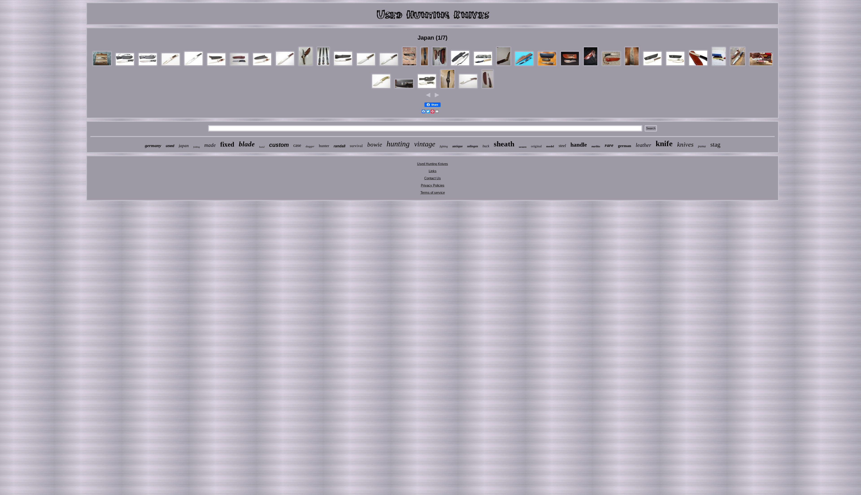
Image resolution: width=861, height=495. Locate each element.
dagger (310, 146)
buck (486, 146)
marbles (595, 146)
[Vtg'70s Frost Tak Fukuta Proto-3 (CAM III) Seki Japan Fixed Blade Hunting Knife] (427, 89)
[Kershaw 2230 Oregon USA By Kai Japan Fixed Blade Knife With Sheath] (570, 66)
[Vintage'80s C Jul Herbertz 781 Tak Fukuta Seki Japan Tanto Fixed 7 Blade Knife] (343, 66)
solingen (472, 146)
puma (702, 146)
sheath (504, 144)
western (522, 146)
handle (578, 144)
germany (153, 145)
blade (247, 144)
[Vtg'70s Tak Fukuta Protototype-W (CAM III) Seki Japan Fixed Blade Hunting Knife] (381, 89)
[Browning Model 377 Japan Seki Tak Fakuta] (102, 66)
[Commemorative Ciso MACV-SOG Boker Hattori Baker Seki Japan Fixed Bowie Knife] (483, 66)
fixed (227, 144)
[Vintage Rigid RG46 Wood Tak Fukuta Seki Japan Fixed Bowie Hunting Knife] (366, 66)
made (210, 145)
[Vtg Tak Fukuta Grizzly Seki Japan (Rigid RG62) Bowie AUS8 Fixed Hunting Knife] (468, 89)
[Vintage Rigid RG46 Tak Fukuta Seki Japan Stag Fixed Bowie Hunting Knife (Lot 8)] (675, 66)
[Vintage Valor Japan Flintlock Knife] (761, 66)
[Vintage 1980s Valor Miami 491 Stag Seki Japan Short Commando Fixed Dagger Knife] (262, 66)
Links (433, 171)
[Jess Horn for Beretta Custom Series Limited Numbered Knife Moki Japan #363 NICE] (503, 66)
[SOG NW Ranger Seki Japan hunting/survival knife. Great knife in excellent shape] (404, 89)
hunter (324, 145)
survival (356, 146)
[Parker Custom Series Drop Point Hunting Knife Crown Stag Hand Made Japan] (547, 66)
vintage (424, 144)
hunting (398, 144)
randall (339, 146)
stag (715, 144)
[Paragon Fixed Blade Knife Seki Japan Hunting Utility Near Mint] (487, 89)
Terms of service (432, 192)
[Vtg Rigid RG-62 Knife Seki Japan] (719, 66)
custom (279, 145)
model (550, 146)
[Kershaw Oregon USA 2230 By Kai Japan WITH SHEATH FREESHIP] (590, 66)
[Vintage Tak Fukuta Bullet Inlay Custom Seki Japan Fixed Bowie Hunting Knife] (389, 66)
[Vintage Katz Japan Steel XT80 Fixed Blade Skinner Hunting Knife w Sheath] (611, 66)
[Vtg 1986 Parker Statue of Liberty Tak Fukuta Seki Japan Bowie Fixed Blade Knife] (193, 66)
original (536, 146)
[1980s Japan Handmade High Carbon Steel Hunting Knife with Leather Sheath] (409, 66)
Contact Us (432, 178)
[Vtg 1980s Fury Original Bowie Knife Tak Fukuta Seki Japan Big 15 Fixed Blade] (285, 66)
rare (609, 145)
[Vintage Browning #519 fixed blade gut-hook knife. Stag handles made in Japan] (305, 66)
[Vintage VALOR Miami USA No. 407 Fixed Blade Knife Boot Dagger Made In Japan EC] (737, 66)
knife (664, 143)
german (624, 145)
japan (184, 145)
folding (196, 147)
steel (562, 145)
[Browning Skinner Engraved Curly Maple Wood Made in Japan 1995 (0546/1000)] (439, 66)
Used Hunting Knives (432, 164)
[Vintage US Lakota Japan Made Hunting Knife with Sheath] (524, 66)
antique (457, 146)
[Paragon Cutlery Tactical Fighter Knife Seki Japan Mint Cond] (460, 66)
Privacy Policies (432, 185)
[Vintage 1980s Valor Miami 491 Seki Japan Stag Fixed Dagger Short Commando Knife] (216, 66)
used (170, 146)
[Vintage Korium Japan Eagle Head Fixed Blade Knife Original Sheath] (632, 66)
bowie (374, 144)
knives (685, 144)
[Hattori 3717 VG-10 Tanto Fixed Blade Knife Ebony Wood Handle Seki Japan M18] (239, 66)
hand (262, 146)
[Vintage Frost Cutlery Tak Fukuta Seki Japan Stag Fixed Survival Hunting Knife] (171, 66)
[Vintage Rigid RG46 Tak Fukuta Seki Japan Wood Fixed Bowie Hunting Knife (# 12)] (652, 66)
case (297, 145)
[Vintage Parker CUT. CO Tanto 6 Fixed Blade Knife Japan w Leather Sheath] (447, 89)
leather (643, 145)
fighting (444, 146)
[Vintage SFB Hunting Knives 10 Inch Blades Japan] (323, 66)
